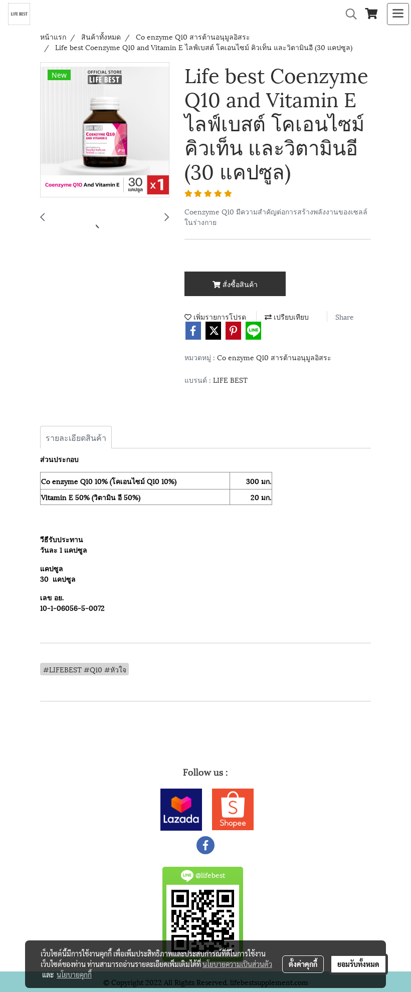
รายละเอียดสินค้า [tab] (76, 437)
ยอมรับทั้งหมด (358, 963)
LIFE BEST (230, 379)
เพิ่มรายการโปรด (218, 316)
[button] (348, 14)
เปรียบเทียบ (290, 316)
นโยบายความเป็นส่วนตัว (237, 963)
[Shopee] (233, 807)
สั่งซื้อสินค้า (239, 284)
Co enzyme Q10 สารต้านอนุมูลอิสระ (274, 357)
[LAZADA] (181, 807)
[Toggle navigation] (398, 14)
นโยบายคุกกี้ (74, 974)
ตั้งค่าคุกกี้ (303, 963)
